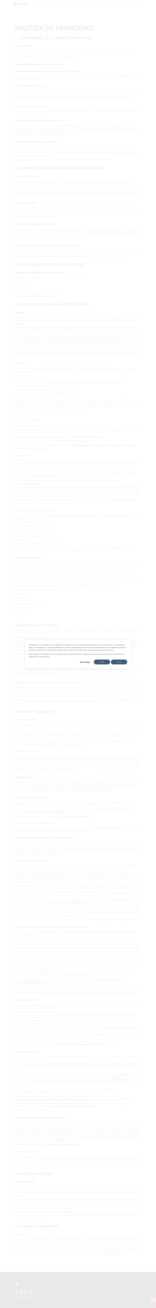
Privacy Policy (108, 650)
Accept (102, 662)
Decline (119, 662)
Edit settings (85, 662)
